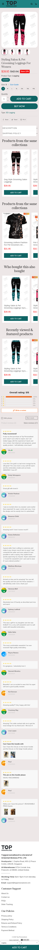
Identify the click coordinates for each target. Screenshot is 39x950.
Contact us (5, 897)
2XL (22, 88)
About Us (4, 893)
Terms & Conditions (8, 927)
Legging (15, 76)
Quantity (4, 94)
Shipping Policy (7, 919)
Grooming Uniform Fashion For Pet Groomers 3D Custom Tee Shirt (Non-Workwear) (15, 243)
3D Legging (10, 113)
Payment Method (7, 930)
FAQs (3, 901)
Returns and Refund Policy (11, 923)
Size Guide (14, 85)
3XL (28, 88)
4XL (34, 88)
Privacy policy (6, 916)
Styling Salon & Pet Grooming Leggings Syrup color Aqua (15, 306)
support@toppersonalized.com (18, 883)
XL (16, 88)
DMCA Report (14, 940)
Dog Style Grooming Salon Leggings (15, 180)
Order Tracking (7, 904)
